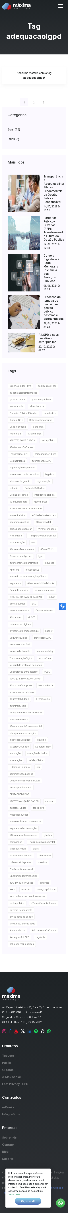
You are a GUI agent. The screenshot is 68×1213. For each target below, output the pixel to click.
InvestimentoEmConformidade (26, 508)
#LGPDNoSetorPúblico (21, 882)
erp (38, 767)
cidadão (14, 488)
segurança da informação (23, 828)
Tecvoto (8, 1055)
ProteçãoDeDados (34, 488)
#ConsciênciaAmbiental (43, 903)
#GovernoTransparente (22, 549)
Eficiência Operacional (21, 869)
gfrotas (48, 835)
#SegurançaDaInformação (23, 392)
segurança (15, 583)
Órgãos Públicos (44, 610)
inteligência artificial (44, 494)
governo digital (17, 399)
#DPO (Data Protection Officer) (26, 678)
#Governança (35, 433)
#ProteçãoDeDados (20, 739)
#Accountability (45, 651)
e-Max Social (11, 1077)
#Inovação (15, 753)
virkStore (14, 569)
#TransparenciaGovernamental (26, 726)
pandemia (38, 426)
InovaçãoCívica (17, 515)
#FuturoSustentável (20, 644)
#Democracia (43, 699)
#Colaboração (17, 542)
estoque (49, 801)
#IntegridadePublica (45, 454)
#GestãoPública (18, 807)
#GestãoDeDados (19, 746)
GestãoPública (17, 461)
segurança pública (19, 522)
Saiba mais (14, 1194)
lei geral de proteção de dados (26, 665)
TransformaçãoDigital (21, 658)
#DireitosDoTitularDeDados (24, 474)
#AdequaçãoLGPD (19, 937)
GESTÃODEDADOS (19, 794)
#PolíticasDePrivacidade (22, 923)
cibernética (45, 658)
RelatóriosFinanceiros (40, 420)
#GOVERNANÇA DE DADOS (24, 801)
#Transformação (47, 529)
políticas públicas (47, 386)
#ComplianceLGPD (41, 461)
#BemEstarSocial (19, 501)
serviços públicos (46, 889)
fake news (38, 807)
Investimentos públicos (22, 692)
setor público (48, 440)
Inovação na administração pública (28, 576)
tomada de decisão (20, 651)
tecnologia (15, 433)
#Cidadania (16, 617)
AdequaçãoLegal (19, 814)
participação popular (21, 529)
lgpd (40, 556)
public (52, 597)
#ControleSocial (18, 705)
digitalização (44, 481)
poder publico (17, 903)
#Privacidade (16, 406)
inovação (49, 562)
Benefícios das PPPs (20, 386)
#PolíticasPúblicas (19, 610)
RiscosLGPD (16, 420)
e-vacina (25, 889)
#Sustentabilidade (19, 699)
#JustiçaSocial (17, 930)
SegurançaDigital (19, 637)
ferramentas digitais (20, 624)
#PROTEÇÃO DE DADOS (22, 440)
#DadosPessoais (19, 719)
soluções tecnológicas (22, 944)
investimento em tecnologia (24, 631)
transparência (45, 685)
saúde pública (35, 760)
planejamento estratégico (23, 733)
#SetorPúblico (47, 549)
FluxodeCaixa (37, 406)
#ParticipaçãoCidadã (21, 787)
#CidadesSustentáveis (44, 515)
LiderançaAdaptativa (20, 862)
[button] (60, 5)
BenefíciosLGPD (42, 637)
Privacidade (16, 535)
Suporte (8, 1159)
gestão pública (17, 603)
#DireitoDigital (43, 522)
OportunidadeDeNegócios (23, 876)
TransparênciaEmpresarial (42, 535)
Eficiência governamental (42, 842)
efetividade (45, 855)
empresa (44, 882)
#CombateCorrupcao (21, 685)
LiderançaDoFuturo (20, 767)
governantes (40, 501)
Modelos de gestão (20, 481)
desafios (42, 862)
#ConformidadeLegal (21, 855)
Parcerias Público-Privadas (23, 413)
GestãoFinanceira (19, 590)
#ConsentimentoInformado (24, 562)
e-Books (8, 1107)
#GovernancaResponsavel (23, 835)
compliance (16, 842)
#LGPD (32, 617)
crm (33, 542)
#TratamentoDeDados (21, 447)
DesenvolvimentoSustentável (25, 780)
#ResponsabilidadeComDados (26, 712)
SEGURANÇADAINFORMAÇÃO (26, 597)
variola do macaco (44, 590)
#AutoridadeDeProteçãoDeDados (27, 896)
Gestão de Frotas (19, 494)
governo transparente (21, 910)
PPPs (12, 889)
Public (6, 1063)
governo (41, 739)
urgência (40, 937)
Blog (5, 1151)
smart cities (50, 413)
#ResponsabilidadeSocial (41, 583)
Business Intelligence (21, 556)
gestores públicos (41, 399)
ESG (34, 603)
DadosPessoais (18, 426)
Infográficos (11, 1114)
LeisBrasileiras (43, 746)
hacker (48, 631)
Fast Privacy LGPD (15, 1084)
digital (36, 848)
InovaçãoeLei (33, 569)
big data (49, 474)
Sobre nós (9, 1137)
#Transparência (18, 848)
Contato (8, 1144)
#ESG (47, 671)
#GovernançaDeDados (44, 930)
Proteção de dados (37, 753)
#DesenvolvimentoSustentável (25, 821)
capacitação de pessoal (22, 467)
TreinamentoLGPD (19, 454)
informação (16, 760)
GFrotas (8, 1070)
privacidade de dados (21, 916)
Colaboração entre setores (24, 671)
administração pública (21, 774)
